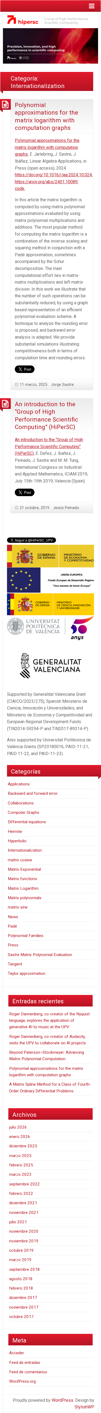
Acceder (16, 1352)
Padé (12, 926)
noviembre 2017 (24, 1307)
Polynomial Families (25, 935)
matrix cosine (20, 860)
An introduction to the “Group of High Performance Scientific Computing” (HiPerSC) (49, 446)
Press (13, 945)
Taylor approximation (26, 973)
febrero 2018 (21, 1288)
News (13, 916)
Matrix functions (22, 878)
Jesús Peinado (66, 507)
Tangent (15, 964)
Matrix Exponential (24, 869)
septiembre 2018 (24, 1269)
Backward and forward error (33, 793)
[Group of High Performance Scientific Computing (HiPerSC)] (50, 19)
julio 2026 (18, 1127)
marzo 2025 (20, 1155)
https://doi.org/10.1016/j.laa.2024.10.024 (53, 174)
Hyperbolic (17, 841)
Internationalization (25, 850)
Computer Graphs (23, 812)
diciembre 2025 (23, 1146)
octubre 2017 (21, 1316)
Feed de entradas (24, 1362)
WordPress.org (22, 1381)
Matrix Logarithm (23, 888)
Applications (19, 784)
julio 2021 (18, 1222)
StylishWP (84, 1407)
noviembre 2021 (24, 1212)
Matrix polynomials (24, 897)
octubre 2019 (21, 1250)
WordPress (62, 1400)
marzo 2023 (20, 1174)
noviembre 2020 (24, 1231)
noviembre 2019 (24, 1241)
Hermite (15, 831)
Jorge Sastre (62, 384)
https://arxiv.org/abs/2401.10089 (46, 181)
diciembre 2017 (23, 1297)
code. (20, 188)
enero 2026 (19, 1136)
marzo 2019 (20, 1259)
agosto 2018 (21, 1278)
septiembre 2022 (24, 1184)
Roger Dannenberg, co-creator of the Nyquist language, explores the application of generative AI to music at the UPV (49, 1021)
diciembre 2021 (23, 1202)
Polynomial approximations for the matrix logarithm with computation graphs (47, 147)
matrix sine (17, 907)
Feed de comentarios (28, 1372)
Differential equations (27, 821)
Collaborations (21, 803)
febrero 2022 (21, 1193)
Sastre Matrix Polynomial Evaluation (40, 954)
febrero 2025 (21, 1165)
